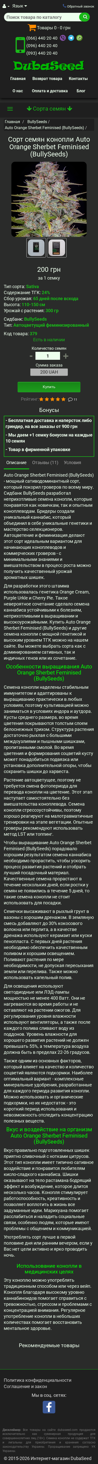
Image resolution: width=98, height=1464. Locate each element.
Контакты (78, 78)
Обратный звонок (80, 6)
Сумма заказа (49, 365)
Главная (18, 78)
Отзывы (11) (45, 462)
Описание (16, 462)
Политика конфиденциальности (37, 1380)
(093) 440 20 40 (42, 53)
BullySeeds (37, 121)
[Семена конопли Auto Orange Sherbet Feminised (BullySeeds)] (49, 199)
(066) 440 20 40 (42, 38)
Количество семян (49, 348)
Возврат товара (47, 78)
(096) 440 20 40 (42, 45)
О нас (18, 91)
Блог (81, 91)
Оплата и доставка (50, 91)
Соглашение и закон (25, 1386)
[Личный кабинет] (6, 6)
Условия (72, 462)
